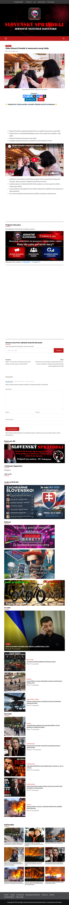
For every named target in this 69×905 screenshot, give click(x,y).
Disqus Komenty (29, 381)
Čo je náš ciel (20, 895)
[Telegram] (27, 96)
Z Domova (29, 2)
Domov (6, 895)
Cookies (12, 895)
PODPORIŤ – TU (28, 262)
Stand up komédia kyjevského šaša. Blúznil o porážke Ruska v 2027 (27, 646)
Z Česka (51, 895)
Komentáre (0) (9, 381)
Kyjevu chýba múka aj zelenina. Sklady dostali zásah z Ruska (54, 882)
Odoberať (59, 350)
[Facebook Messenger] (31, 96)
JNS (8, 51)
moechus (30, 749)
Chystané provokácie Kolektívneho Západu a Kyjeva (41, 662)
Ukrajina (8, 644)
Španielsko (29, 679)
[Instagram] (41, 96)
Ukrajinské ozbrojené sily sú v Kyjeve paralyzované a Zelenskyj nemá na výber (33, 864)
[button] (6, 38)
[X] (34, 96)
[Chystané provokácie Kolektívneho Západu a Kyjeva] (14, 661)
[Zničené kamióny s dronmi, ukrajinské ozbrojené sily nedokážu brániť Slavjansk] (14, 807)
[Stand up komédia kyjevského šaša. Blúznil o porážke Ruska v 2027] (34, 631)
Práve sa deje (50, 2)
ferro (29, 729)
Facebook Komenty (19, 381)
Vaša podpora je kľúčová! (32, 895)
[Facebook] (24, 96)
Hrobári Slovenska (31, 743)
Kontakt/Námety (9, 897)
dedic (29, 770)
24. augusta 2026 (16, 649)
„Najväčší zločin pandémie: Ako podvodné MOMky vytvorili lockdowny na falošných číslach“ (43, 726)
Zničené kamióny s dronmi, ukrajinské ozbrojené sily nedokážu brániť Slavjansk (14, 882)
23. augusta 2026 (35, 810)
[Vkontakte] (37, 96)
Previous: (18, 362)
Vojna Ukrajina (41, 2)
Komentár (8, 389)
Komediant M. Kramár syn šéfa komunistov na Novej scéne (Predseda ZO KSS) (34, 844)
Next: (49, 363)
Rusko (28, 659)
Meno (7, 412)
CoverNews (50, 902)
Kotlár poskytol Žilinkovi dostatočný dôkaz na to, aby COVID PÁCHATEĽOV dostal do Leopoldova (13, 864)
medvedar (9, 649)
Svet (34, 2)
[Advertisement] (34, 118)
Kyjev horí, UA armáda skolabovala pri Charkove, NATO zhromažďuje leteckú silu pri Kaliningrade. (34, 883)
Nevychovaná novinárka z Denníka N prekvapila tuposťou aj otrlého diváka (54, 863)
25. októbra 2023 (14, 51)
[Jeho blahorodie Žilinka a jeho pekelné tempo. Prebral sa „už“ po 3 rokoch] (14, 766)
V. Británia (36, 699)
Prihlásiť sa (7, 470)
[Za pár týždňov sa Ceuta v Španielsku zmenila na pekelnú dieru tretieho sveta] (14, 681)
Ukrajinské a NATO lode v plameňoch (54, 843)
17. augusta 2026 (35, 664)
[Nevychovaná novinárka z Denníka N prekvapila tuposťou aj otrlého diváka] (14, 746)
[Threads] (44, 96)
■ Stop (41, 99)
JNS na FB (7, 474)
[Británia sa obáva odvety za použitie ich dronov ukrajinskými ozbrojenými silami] (14, 702)
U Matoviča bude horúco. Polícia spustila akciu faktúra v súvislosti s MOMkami (14, 843)
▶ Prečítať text (30, 99)
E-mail (37, 412)
